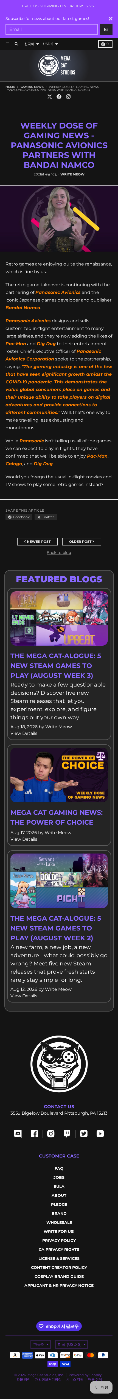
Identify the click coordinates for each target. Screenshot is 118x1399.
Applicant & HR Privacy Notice (59, 1285)
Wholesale (59, 1222)
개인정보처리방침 (48, 1379)
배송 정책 (95, 1379)
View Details (23, 733)
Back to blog (59, 552)
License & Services (59, 1258)
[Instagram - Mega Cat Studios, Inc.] (68, 96)
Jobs (59, 1177)
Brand (59, 1213)
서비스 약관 (74, 1379)
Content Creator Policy (59, 1267)
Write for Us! (59, 1231)
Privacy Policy (59, 1240)
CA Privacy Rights (59, 1249)
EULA (59, 1186)
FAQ (59, 1168)
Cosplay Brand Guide (59, 1276)
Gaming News (32, 87)
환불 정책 (23, 1379)
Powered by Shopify (85, 1375)
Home (10, 87)
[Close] (111, 18)
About (59, 1195)
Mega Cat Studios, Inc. (45, 1375)
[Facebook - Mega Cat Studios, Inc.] (59, 96)
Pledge (59, 1204)
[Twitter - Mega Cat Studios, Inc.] (49, 96)
